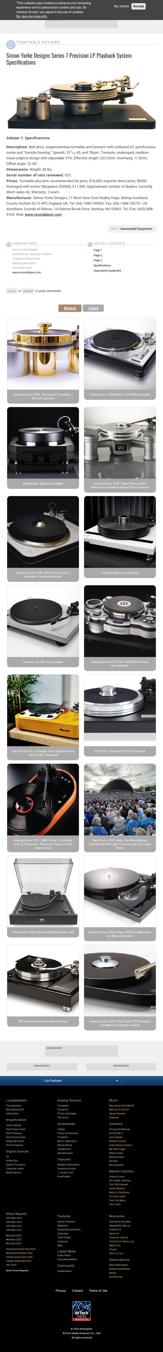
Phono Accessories (67, 1133)
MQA (60, 1245)
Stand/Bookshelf (15, 1109)
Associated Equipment (136, 229)
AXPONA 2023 (14, 1222)
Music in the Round (119, 1192)
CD (7, 1156)
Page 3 (98, 260)
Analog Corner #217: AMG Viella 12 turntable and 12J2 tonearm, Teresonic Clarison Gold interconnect (43, 844)
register (28, 291)
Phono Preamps (14, 1145)
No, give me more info (31, 16)
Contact (77, 1291)
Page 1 (98, 250)
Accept (138, 6)
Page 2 (98, 255)
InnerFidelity (64, 1176)
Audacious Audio (66, 1168)
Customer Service (118, 1237)
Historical (62, 1241)
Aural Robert (115, 1137)
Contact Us (115, 1229)
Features (113, 1117)
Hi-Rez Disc (12, 1160)
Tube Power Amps (15, 1129)
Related (70, 308)
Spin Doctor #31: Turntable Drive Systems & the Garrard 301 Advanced (43, 753)
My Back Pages (117, 1149)
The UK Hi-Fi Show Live (121, 1241)
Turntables (63, 1105)
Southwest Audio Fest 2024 (21, 1249)
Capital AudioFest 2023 (18, 1261)
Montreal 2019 (14, 1243)
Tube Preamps (13, 1125)
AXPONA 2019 (14, 1230)
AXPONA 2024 (14, 1218)
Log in (12, 291)
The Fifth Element (118, 1184)
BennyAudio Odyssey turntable (43, 483)
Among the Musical (119, 1129)
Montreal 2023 (14, 1235)
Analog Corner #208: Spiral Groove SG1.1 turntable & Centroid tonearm (43, 574)
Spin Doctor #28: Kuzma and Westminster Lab (43, 932)
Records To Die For (119, 1109)
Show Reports (16, 1214)
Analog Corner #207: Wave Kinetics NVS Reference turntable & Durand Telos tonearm (120, 485)
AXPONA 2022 (14, 1226)
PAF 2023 (11, 1265)
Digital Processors (15, 1164)
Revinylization (116, 1165)
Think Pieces (64, 1237)
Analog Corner (117, 1176)
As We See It (115, 1133)
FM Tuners (63, 1117)
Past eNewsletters (67, 1259)
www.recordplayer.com (43, 214)
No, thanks (121, 6)
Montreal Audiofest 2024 (19, 1253)
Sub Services (116, 1277)
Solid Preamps (14, 1133)
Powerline (62, 1137)
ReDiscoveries (116, 1157)
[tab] (70, 308)
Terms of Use (116, 1253)
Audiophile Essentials (69, 1229)
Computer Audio (15, 1168)
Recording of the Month (121, 1105)
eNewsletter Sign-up (119, 1225)
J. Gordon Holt (65, 1172)
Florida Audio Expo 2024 (19, 1257)
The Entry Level (117, 1196)
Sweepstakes (64, 1271)
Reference (62, 1225)
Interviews (62, 1233)
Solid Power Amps (16, 1137)
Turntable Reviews (38, 42)
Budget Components (68, 1164)
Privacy (113, 1249)
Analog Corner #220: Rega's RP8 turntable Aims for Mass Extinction (119, 934)
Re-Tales (113, 1161)
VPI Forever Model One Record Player (43, 1021)
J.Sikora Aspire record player (120, 573)
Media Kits (114, 1245)
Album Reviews (117, 1113)
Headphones (64, 1149)
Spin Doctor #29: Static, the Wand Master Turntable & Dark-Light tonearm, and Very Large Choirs (120, 844)
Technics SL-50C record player (43, 662)
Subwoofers (12, 1113)
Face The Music (117, 1200)
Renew (112, 1273)
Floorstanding (13, 1105)
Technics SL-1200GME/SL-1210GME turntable (120, 394)
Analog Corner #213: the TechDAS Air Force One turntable (120, 664)
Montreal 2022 (14, 1239)
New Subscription (118, 1265)
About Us (114, 1233)
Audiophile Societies (120, 1221)
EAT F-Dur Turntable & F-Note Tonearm (120, 751)
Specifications (102, 265)
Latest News (66, 1251)
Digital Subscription (119, 1269)
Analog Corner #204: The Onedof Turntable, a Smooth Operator (43, 396)
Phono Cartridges (66, 1113)
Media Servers (13, 1172)
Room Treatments (67, 1141)
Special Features (66, 1221)
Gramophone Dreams (120, 1145)
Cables (61, 1129)
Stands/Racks (64, 1145)
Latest (93, 308)
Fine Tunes (115, 1204)
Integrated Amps (15, 1141)
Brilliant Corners (117, 1141)
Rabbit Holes (116, 1153)
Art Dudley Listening (120, 1180)
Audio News (63, 1255)
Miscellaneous (65, 1153)
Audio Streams (117, 1188)
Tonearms (62, 1109)
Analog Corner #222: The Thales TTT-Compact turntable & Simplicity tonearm (120, 1023)
